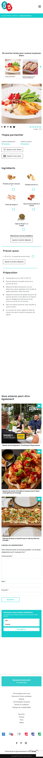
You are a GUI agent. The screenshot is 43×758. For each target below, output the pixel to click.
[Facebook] (16, 743)
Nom (4, 581)
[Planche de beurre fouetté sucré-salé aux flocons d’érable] (22, 517)
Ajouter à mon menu (14, 156)
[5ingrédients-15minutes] (11, 734)
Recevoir (15, 15)
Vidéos (21, 722)
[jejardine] (40, 734)
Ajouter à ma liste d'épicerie (21, 240)
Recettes (21, 714)
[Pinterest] (21, 743)
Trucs (21, 720)
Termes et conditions (21, 705)
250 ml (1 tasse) (31, 204)
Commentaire (7, 556)
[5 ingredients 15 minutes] (5, 6)
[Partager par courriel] (14, 127)
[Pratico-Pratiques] (4, 734)
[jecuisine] (26, 734)
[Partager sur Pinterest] (7, 127)
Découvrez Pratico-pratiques (22, 696)
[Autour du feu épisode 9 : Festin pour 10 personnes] (22, 423)
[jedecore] (33, 734)
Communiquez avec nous (21, 693)
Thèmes (9, 15)
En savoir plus (21, 681)
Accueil (4, 15)
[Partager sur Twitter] (5, 127)
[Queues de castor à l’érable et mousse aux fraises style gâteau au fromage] (22, 469)
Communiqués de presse (21, 702)
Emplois (21, 699)
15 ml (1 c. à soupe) (21, 224)
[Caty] (19, 734)
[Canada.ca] (34, 751)
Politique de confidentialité (21, 707)
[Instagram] (26, 743)
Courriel (5, 590)
